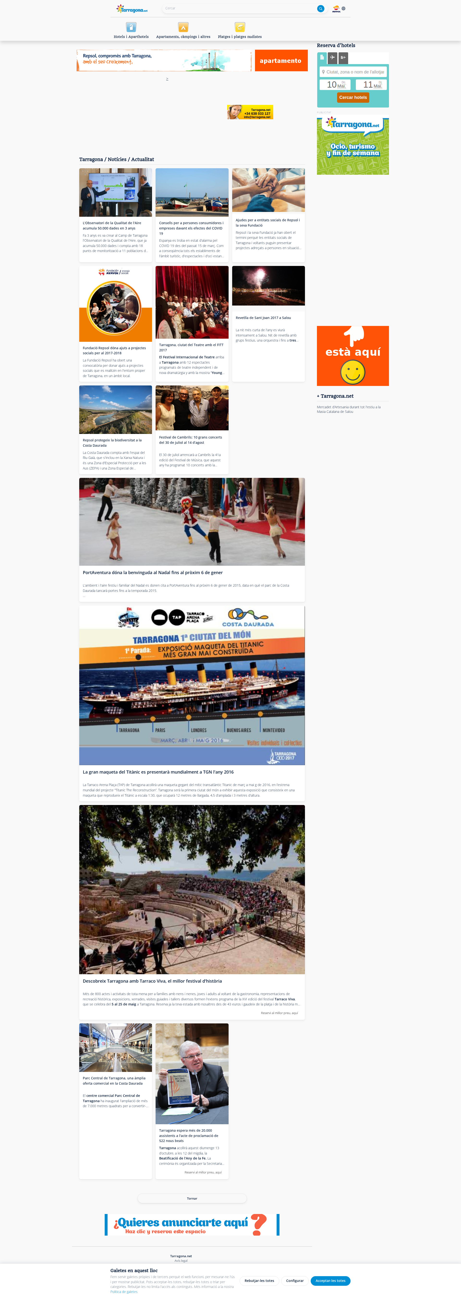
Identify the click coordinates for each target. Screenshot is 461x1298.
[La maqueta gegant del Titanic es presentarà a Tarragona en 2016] (192, 685)
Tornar (192, 1198)
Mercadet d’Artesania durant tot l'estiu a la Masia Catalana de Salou (349, 409)
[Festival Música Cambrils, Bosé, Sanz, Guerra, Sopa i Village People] (192, 408)
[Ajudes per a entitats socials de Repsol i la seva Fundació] (268, 191)
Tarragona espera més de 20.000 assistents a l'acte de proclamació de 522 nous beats (188, 1135)
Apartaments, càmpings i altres (183, 37)
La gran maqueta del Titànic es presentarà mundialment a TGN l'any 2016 (158, 772)
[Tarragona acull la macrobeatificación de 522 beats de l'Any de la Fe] (192, 1073)
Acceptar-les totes (331, 1280)
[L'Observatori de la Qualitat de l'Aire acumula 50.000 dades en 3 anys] (115, 192)
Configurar (295, 1280)
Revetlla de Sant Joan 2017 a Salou (263, 317)
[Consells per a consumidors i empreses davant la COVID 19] (192, 192)
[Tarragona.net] (132, 7)
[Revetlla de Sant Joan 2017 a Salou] (268, 289)
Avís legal (181, 1260)
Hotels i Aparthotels (131, 37)
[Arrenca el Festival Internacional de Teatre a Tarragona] (192, 302)
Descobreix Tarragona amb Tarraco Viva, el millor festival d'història (152, 981)
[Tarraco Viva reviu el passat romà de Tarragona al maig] (192, 889)
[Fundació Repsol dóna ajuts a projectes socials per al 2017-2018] (115, 304)
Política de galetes (124, 1291)
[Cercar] (320, 8)
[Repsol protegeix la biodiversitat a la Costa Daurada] (115, 409)
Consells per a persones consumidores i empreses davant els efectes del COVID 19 (191, 228)
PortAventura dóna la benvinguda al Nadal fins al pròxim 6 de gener (153, 572)
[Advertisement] (167, 112)
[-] (192, 522)
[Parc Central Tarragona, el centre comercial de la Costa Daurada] (115, 1047)
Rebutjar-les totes (259, 1280)
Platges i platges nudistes (240, 37)
